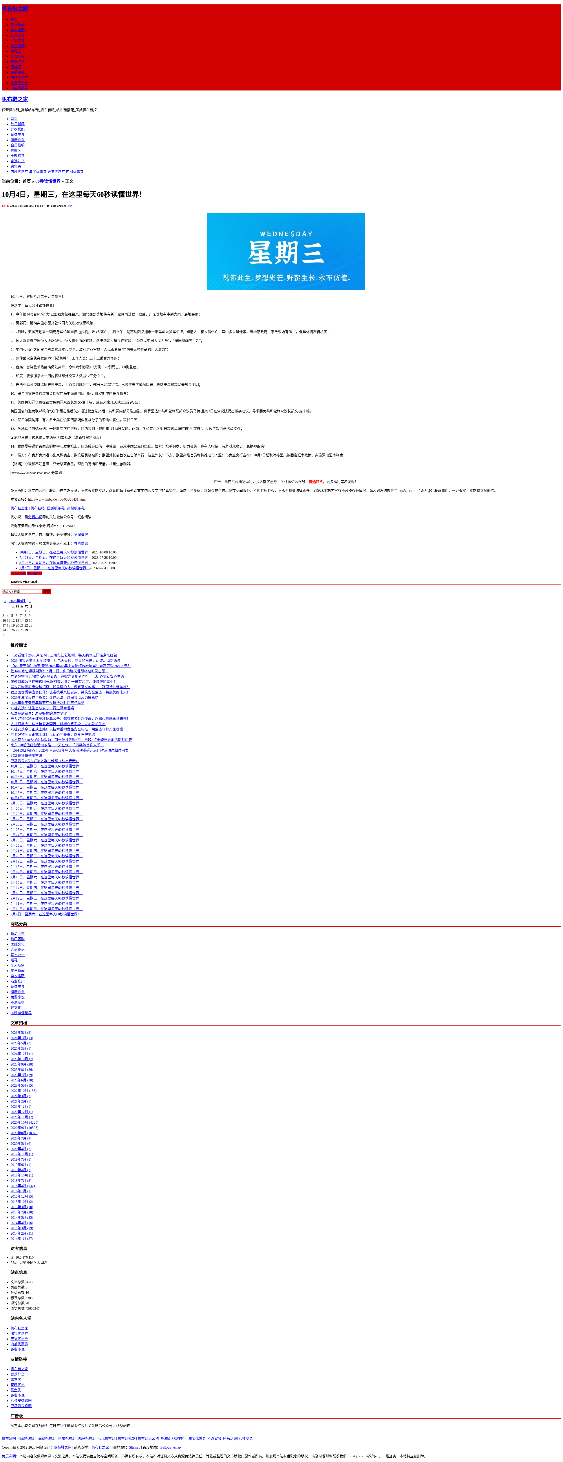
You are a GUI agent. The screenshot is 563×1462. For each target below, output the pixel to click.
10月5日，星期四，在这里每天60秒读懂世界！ (47, 782)
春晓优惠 (81, 543)
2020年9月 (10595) (24, 1128)
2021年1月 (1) (21, 1106)
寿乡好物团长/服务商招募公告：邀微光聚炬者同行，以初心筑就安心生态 (67, 676)
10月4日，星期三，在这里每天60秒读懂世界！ (47, 787)
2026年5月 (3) (21, 1032)
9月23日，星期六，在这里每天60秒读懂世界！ (47, 840)
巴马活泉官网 (21, 1406)
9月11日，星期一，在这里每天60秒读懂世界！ (47, 903)
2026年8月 (17, 601)
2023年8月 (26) (22, 1069)
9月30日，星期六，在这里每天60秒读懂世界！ (47, 803)
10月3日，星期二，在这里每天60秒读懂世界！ (47, 793)
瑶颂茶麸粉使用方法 (26, 756)
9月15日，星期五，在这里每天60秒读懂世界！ (47, 882)
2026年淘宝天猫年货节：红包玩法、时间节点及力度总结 (55, 697)
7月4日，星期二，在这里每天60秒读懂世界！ (54, 568)
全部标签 (18, 56)
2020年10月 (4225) (24, 1122)
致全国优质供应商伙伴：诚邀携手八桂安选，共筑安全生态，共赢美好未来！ (70, 692)
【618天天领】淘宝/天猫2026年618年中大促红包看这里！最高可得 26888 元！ (71, 666)
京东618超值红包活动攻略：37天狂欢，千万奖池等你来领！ (57, 745)
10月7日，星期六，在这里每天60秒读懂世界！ (47, 771)
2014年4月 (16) (22, 1223)
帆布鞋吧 (38, 508)
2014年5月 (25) (22, 1217)
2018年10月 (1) (22, 1175)
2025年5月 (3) (21, 1043)
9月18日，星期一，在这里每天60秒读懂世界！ (47, 866)
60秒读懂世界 (48, 181)
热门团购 (18, 939)
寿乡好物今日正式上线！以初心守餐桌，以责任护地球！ (55, 734)
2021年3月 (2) (21, 1096)
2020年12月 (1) (22, 1112)
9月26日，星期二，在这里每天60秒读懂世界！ (47, 824)
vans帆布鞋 (106, 1438)
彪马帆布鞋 (87, 1438)
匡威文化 (18, 944)
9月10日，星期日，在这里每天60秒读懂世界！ (47, 909)
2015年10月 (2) (22, 1202)
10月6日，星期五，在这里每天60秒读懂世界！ (47, 777)
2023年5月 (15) (22, 1085)
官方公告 (18, 955)
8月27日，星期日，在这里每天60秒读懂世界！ (55, 563)
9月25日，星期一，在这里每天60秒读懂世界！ (47, 829)
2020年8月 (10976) (24, 1133)
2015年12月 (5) (22, 1196)
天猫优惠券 (19, 88)
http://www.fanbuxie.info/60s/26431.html (57, 499)
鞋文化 (16, 1008)
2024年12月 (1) (22, 1054)
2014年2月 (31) (22, 1233)
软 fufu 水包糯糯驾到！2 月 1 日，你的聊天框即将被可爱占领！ (60, 671)
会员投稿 (18, 46)
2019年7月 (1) (21, 1159)
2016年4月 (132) (23, 1186)
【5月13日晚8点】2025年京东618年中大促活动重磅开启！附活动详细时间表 (69, 750)
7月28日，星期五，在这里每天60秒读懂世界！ (55, 557)
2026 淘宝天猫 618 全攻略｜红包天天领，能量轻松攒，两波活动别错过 (66, 660)
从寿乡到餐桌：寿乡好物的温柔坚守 (39, 713)
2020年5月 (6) (21, 1143)
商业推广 (18, 981)
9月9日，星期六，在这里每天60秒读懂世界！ (46, 914)
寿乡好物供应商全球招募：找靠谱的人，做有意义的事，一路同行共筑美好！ (70, 687)
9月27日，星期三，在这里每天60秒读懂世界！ (47, 819)
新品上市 (18, 934)
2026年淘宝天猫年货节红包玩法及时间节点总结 (47, 703)
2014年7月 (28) (22, 1212)
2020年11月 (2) (22, 1117)
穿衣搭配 (18, 30)
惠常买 (16, 67)
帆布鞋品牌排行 (173, 1438)
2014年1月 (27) (22, 1239)
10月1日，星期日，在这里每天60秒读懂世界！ (47, 798)
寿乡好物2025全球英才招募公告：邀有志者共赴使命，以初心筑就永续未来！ (70, 719)
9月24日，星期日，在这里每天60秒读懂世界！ (47, 835)
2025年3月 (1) (21, 1048)
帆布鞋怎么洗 (148, 1438)
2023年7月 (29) (22, 1075)
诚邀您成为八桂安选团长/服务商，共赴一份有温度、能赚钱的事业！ (64, 682)
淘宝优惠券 (19, 83)
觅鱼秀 (16, 1390)
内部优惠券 (19, 77)
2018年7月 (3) (21, 1180)
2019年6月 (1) (21, 1165)
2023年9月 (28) (22, 1064)
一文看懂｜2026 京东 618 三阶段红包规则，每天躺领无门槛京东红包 (64, 655)
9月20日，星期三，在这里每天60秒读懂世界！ (47, 856)
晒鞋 (14, 960)
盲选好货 (18, 62)
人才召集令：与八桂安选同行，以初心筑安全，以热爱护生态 (58, 724)
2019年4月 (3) (21, 1170)
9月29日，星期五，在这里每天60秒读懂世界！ (47, 808)
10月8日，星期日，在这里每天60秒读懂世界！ (55, 552)
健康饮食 (18, 40)
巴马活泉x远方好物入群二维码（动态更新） (45, 761)
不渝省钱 (18, 72)
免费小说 (35, 517)
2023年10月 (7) (22, 1059)
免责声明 (9, 1456)
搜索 (46, 592)
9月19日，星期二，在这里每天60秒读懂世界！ (47, 861)
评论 (69, 206)
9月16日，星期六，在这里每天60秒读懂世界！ (47, 877)
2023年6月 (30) (22, 1080)
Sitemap (134, 1447)
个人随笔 (18, 965)
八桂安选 (246, 1438)
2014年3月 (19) (22, 1228)
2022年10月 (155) (24, 1091)
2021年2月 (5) (21, 1101)
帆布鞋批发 (126, 1438)
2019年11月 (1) (22, 1154)
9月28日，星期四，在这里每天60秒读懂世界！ (47, 814)
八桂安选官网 (21, 1401)
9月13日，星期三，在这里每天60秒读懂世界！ (47, 893)
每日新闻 (18, 25)
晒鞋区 (16, 51)
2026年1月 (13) (22, 1038)
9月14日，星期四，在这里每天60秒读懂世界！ (47, 888)
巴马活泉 (230, 1438)
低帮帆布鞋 (27, 1438)
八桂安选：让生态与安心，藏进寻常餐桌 (42, 708)
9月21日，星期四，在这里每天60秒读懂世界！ (47, 851)
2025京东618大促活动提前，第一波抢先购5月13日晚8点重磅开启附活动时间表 (71, 740)
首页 (14, 19)
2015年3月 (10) (22, 1207)
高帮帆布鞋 (76, 508)
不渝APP (17, 1002)
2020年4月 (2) (21, 1149)
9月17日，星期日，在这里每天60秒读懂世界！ (47, 872)
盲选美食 (18, 35)
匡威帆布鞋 (56, 508)
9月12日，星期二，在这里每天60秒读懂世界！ (47, 898)
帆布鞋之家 (15, 9)
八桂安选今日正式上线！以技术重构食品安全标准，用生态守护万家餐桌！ (69, 729)
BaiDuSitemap (170, 1447)
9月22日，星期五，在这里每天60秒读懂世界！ (47, 845)
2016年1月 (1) (21, 1191)
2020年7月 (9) (21, 1138)
